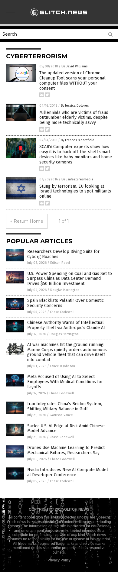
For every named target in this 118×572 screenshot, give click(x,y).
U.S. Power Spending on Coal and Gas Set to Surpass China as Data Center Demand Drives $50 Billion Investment (69, 278)
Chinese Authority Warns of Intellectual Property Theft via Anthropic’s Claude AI (66, 325)
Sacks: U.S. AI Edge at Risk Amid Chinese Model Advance (66, 428)
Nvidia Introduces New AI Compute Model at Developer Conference (67, 472)
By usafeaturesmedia (77, 179)
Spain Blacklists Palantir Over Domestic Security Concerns (65, 303)
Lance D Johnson (62, 366)
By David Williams (74, 66)
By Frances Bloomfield (77, 140)
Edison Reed (60, 263)
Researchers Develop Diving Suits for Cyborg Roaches (63, 254)
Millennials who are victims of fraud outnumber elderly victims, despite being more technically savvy (73, 117)
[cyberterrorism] (59, 18)
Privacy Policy (59, 560)
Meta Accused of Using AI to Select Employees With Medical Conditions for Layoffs (65, 381)
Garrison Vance (61, 415)
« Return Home (26, 221)
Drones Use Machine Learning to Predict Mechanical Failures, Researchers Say (66, 450)
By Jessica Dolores (75, 106)
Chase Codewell (62, 312)
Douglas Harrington (64, 290)
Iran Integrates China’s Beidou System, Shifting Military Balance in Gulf (64, 406)
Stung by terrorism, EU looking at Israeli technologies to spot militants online (75, 191)
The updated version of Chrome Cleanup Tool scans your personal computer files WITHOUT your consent (72, 80)
